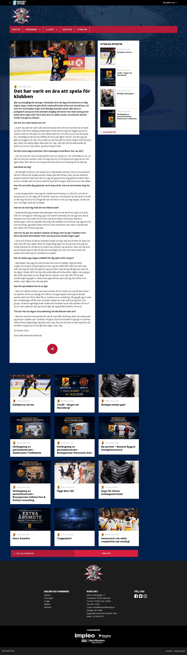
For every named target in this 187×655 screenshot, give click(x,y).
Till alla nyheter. (25, 553)
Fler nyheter (109, 132)
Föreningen (31, 29)
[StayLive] (105, 636)
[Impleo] (85, 636)
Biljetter (67, 29)
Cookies (169, 651)
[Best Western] (93, 641)
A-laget (50, 29)
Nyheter (16, 29)
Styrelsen (82, 29)
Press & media (180, 651)
